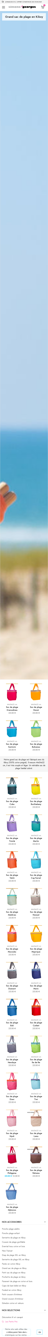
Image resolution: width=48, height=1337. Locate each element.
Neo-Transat (7, 1251)
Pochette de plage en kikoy (13, 1277)
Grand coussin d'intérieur (12, 1299)
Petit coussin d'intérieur (12, 1294)
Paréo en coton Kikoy (11, 1264)
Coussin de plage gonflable (13, 1242)
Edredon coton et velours (13, 1303)
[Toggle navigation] (3, 7)
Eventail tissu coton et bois (13, 1246)
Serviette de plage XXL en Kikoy (15, 1259)
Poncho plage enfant (11, 1233)
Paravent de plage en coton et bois (17, 1281)
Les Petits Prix (10, 1321)
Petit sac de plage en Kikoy (13, 1272)
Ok (39, 1332)
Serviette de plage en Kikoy (13, 1237)
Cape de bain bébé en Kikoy (14, 1285)
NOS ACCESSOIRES (12, 1221)
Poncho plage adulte (11, 1229)
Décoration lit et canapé (12, 1317)
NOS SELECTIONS (11, 1310)
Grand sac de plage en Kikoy (14, 1268)
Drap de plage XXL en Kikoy (14, 1255)
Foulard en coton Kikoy (11, 1290)
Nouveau (30, 1112)
